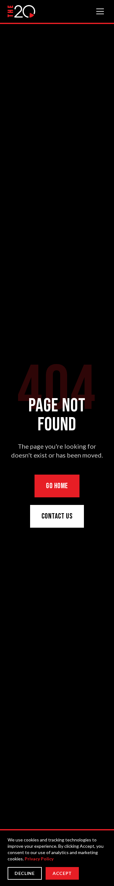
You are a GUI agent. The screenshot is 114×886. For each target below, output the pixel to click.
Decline (25, 873)
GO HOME (57, 485)
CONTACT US (57, 516)
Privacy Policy (39, 858)
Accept (62, 873)
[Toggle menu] (100, 11)
